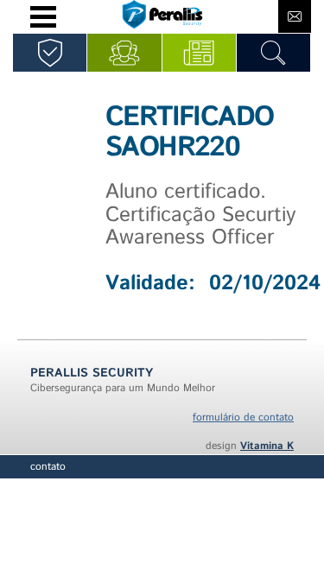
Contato (48, 466)
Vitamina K (267, 446)
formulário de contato (243, 417)
